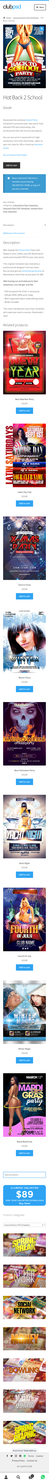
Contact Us (32, 1460)
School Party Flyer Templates (25, 205)
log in (35, 185)
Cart (28, 1475)
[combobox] (24, 1225)
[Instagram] (16, 1456)
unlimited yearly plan (32, 271)
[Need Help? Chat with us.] (25, 1456)
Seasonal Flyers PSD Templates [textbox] (23, 1225)
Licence (39, 1456)
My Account (6, 1477)
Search (18, 1477)
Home (8, 17)
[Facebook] (7, 1456)
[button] (42, 29)
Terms (31, 1456)
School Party (32, 120)
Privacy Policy (18, 1460)
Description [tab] (8, 225)
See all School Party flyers (15, 155)
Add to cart (11, 165)
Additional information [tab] (14, 233)
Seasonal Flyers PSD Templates (26, 17)
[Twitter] (11, 1456)
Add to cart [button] (24, 410)
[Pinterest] (20, 1456)
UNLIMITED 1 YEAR (21, 185)
